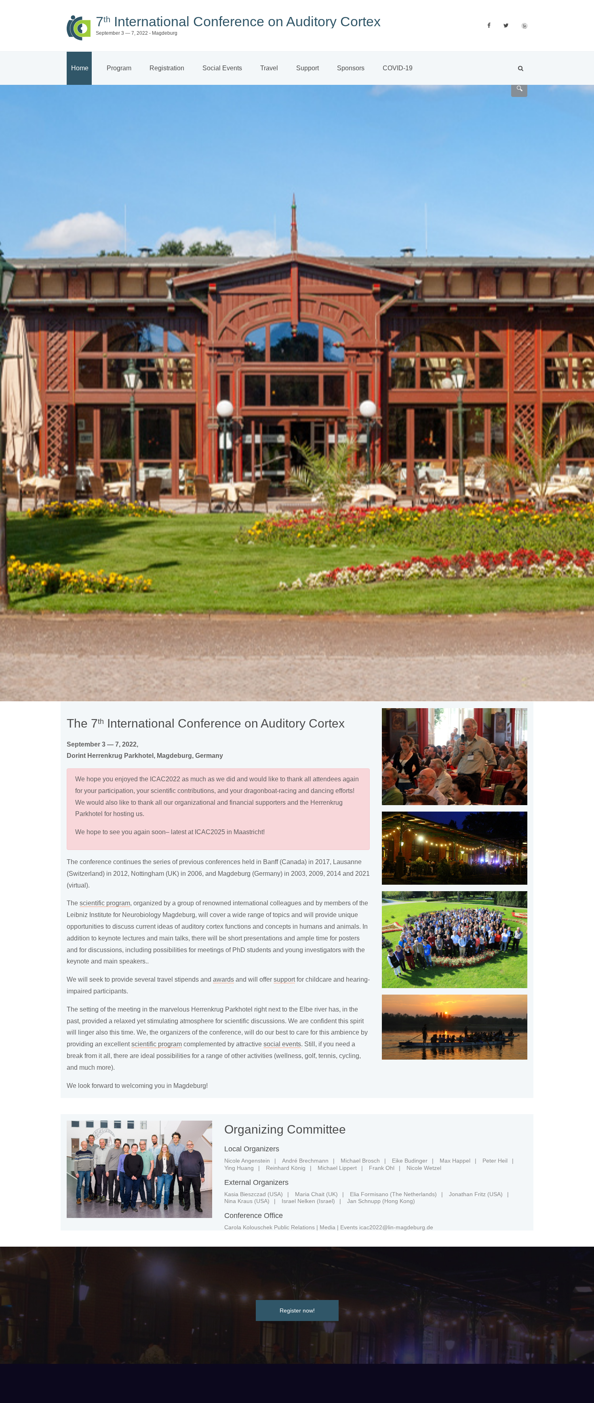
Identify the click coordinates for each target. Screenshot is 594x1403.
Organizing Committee (285, 1129)
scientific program (105, 903)
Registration (167, 68)
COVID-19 (398, 68)
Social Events (222, 68)
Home (79, 68)
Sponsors (350, 68)
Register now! (297, 1310)
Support (307, 68)
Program (119, 68)
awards (223, 979)
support (284, 979)
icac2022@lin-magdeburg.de (396, 1227)
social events (282, 1044)
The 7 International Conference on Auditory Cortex (206, 723)
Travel (269, 68)
